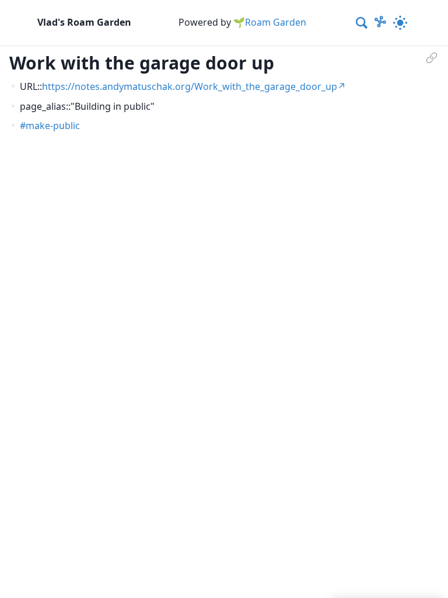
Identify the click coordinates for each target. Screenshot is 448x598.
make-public (53, 125)
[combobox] (362, 22)
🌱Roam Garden (269, 22)
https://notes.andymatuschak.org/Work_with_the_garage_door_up (189, 86)
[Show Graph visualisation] (380, 22)
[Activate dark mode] (400, 22)
